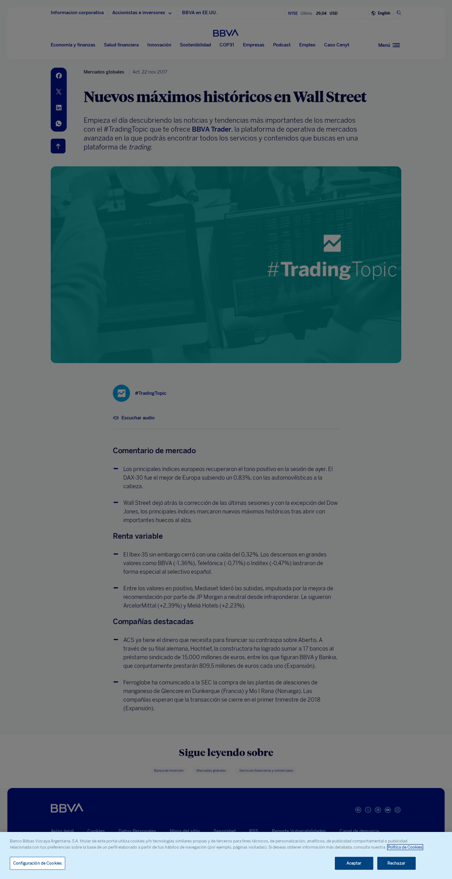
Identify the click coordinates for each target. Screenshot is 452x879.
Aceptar (354, 863)
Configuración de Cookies (37, 863)
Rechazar (396, 863)
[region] (226, 855)
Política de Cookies (405, 847)
